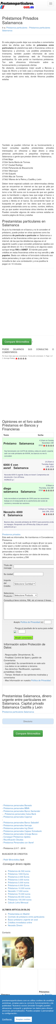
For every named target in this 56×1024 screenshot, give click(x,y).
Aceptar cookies (23, 1019)
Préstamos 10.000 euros (19, 888)
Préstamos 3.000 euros (18, 879)
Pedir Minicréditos (11, 859)
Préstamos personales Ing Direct (18, 828)
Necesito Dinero (15, 925)
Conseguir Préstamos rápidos (16, 836)
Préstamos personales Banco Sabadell (21, 822)
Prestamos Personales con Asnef (18, 842)
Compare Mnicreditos (17, 341)
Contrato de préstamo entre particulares (26, 916)
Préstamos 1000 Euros (18, 873)
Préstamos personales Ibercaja (17, 825)
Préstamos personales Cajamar (17, 816)
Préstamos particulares (16, 27)
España (48, 994)
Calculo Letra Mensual (18, 902)
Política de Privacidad (30, 622)
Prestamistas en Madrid (18, 913)
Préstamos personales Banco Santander (21, 811)
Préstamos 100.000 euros (19, 899)
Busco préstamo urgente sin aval (23, 919)
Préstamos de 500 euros (19, 871)
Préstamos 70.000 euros (19, 893)
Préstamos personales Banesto (17, 805)
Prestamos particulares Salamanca (18, 711)
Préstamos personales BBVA (16, 808)
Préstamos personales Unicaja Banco (20, 833)
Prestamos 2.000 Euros (18, 876)
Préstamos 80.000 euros (19, 896)
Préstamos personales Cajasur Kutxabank (22, 831)
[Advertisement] (28, 110)
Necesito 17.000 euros (18, 891)
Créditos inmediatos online (20, 922)
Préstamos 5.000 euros (18, 882)
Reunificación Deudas (13, 839)
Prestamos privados (11, 534)
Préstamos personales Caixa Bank (20, 813)
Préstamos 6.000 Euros (18, 885)
